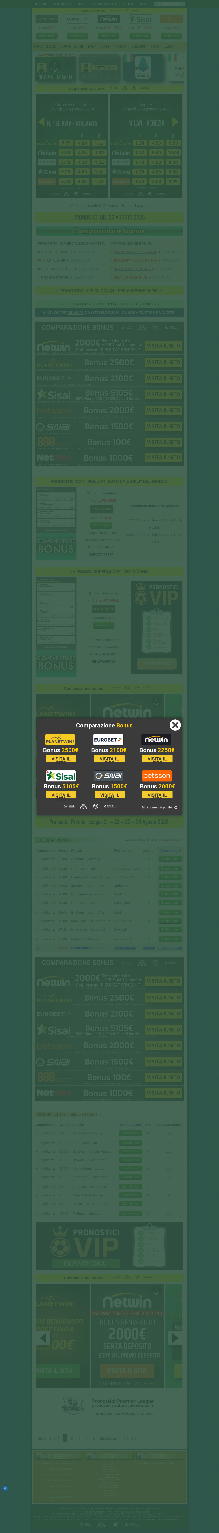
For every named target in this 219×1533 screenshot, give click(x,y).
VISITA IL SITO (61, 759)
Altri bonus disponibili (158, 807)
